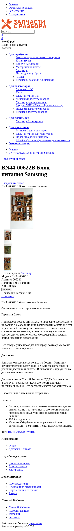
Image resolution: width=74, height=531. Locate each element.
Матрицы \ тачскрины (29, 121)
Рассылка (14, 517)
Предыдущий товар (13, 158)
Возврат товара (18, 466)
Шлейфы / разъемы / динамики (35, 79)
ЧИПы (20, 76)
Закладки (14, 513)
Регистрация (16, 10)
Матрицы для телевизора (31, 102)
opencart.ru (35, 523)
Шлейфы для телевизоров (31, 111)
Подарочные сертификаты (25, 486)
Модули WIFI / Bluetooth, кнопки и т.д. (39, 105)
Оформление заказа (21, 7)
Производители (18, 483)
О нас (12, 445)
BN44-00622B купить (21, 431)
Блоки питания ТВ (27, 95)
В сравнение (23, 292)
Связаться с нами (19, 463)
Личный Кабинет (19, 507)
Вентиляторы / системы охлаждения (38, 57)
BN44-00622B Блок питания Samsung (31, 152)
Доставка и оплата (20, 448)
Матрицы (21, 70)
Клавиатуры (23, 60)
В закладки (8, 292)
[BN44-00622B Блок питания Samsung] (21, 227)
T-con (19, 92)
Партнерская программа (23, 490)
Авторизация (17, 14)
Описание (7, 296)
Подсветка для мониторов (32, 136)
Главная (13, 4)
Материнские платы (28, 67)
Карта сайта (16, 469)
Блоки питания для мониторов (34, 133)
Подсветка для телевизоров (32, 108)
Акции (13, 493)
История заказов (19, 510)
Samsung (26, 273)
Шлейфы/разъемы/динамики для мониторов (43, 140)
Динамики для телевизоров (32, 98)
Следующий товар (12, 183)
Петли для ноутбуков (28, 73)
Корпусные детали (27, 63)
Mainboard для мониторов (31, 130)
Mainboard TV (24, 89)
